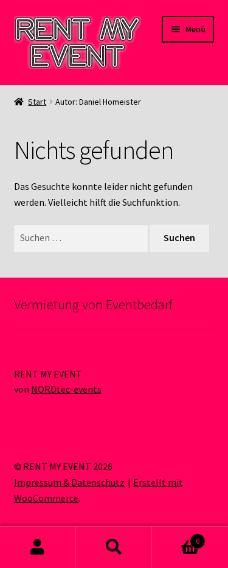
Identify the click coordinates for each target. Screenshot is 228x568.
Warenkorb (175, 536)
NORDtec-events (66, 389)
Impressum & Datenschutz (69, 482)
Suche (114, 547)
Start (37, 101)
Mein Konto (38, 547)
